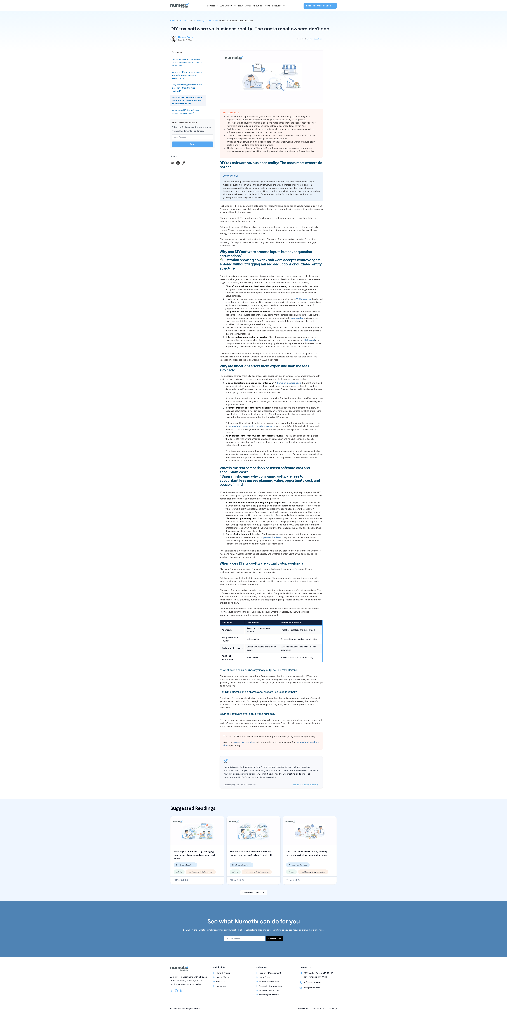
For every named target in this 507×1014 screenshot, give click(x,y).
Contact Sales (274, 938)
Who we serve (227, 5)
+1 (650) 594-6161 (312, 982)
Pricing (267, 5)
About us (257, 5)
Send (192, 144)
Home (172, 20)
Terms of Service (319, 1008)
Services (211, 5)
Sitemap (333, 1008)
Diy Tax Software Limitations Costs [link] (237, 20)
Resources (277, 5)
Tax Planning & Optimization (205, 20)
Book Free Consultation (318, 5)
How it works (244, 5)
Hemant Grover (186, 37)
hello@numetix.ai (312, 987)
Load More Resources (252, 892)
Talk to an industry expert (304, 785)
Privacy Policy (302, 1008)
